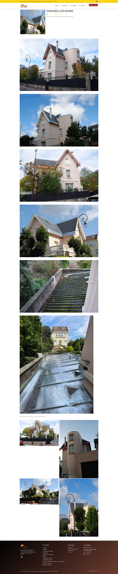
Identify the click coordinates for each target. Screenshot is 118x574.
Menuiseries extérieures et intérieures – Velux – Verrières (54, 561)
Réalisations (59, 14)
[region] (16, 564)
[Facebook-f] (22, 557)
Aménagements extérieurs (48, 558)
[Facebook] (97, 1)
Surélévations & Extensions (48, 554)
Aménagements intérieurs (47, 559)
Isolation (44, 556)
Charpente (45, 549)
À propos (57, 5)
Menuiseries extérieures (47, 563)
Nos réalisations (73, 5)
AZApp (96, 570)
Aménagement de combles (48, 551)
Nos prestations (64, 5)
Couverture (45, 547)
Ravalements (45, 552)
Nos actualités (82, 5)
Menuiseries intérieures (47, 564)
